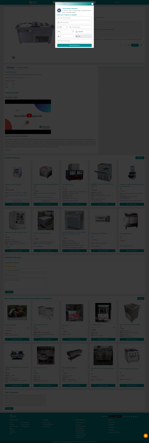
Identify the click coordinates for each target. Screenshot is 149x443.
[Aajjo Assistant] (146, 436)
